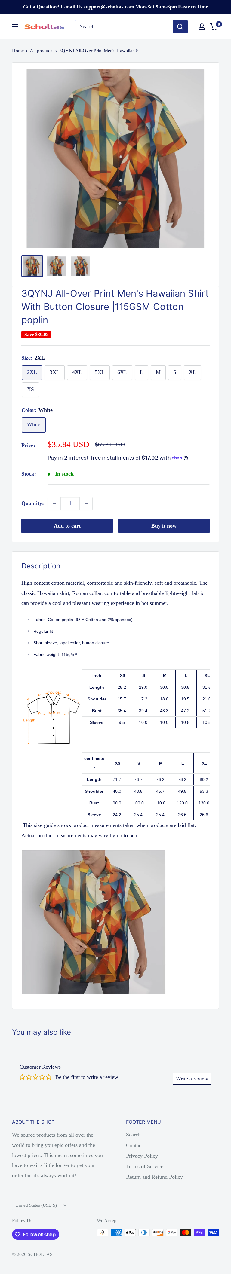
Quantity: (32, 503)
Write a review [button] (192, 1079)
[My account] (202, 26)
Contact (134, 1145)
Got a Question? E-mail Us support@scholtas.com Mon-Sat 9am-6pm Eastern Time (115, 7)
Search (133, 1135)
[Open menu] (15, 26)
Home (18, 50)
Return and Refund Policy (154, 1177)
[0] (214, 26)
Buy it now (164, 526)
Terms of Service (144, 1166)
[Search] (180, 26)
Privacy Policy (142, 1156)
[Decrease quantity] (54, 503)
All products (41, 50)
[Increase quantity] (86, 503)
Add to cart (67, 526)
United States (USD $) (36, 1205)
